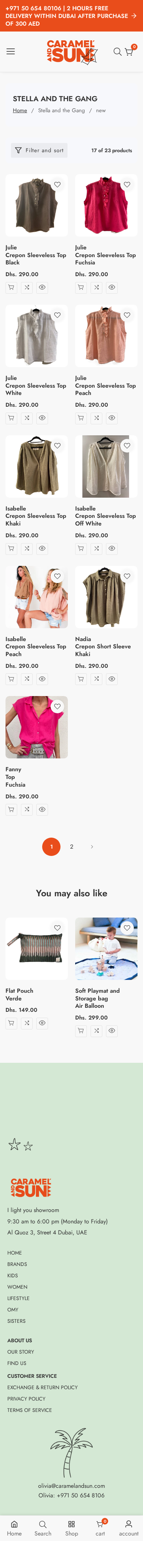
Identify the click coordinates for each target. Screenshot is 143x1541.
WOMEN (17, 1287)
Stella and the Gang (61, 110)
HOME (14, 1252)
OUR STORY (20, 1351)
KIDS (12, 1275)
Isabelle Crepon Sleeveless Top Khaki (36, 516)
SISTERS (16, 1321)
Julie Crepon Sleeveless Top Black (36, 255)
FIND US (16, 1363)
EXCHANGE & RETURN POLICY (42, 1387)
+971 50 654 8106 (80, 1495)
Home (20, 110)
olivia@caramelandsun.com (71, 1486)
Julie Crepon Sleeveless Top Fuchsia (105, 255)
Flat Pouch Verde (19, 995)
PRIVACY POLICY (26, 1398)
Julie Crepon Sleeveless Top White (36, 385)
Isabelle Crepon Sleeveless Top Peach (36, 647)
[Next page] (91, 847)
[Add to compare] (27, 288)
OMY (12, 1309)
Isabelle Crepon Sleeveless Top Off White (105, 516)
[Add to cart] (11, 288)
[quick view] (42, 288)
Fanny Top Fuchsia (15, 777)
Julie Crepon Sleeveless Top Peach (105, 385)
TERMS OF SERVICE (29, 1410)
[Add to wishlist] (57, 184)
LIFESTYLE (18, 1298)
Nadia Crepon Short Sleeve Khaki (103, 647)
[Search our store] (119, 52)
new (101, 110)
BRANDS (17, 1264)
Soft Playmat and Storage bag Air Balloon (97, 998)
